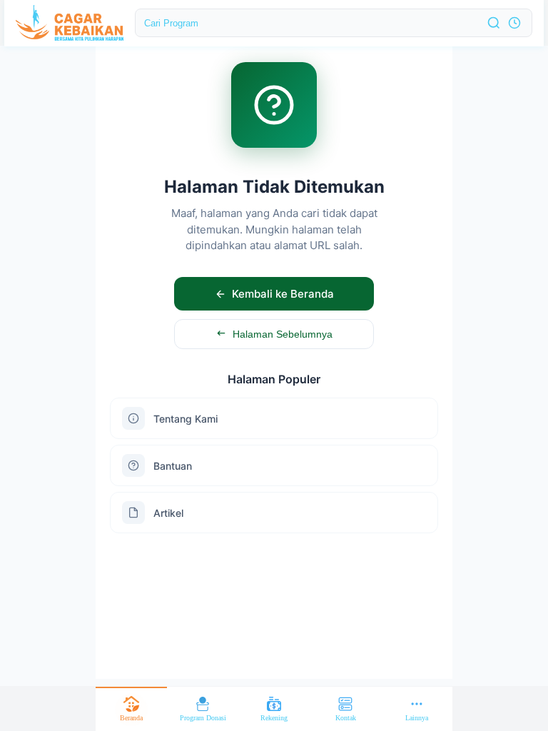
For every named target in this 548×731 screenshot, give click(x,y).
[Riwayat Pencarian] (514, 23)
